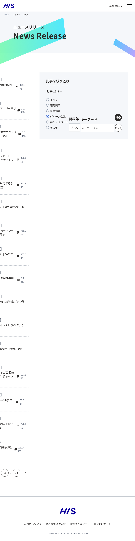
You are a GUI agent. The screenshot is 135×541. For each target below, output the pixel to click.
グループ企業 (58, 116)
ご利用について (33, 523)
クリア (118, 127)
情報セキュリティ (80, 523)
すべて (54, 100)
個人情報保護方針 (56, 523)
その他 (54, 127)
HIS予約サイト (102, 523)
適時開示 (55, 105)
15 (4, 472)
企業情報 (55, 111)
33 (16, 472)
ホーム (6, 14)
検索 (118, 118)
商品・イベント (59, 122)
